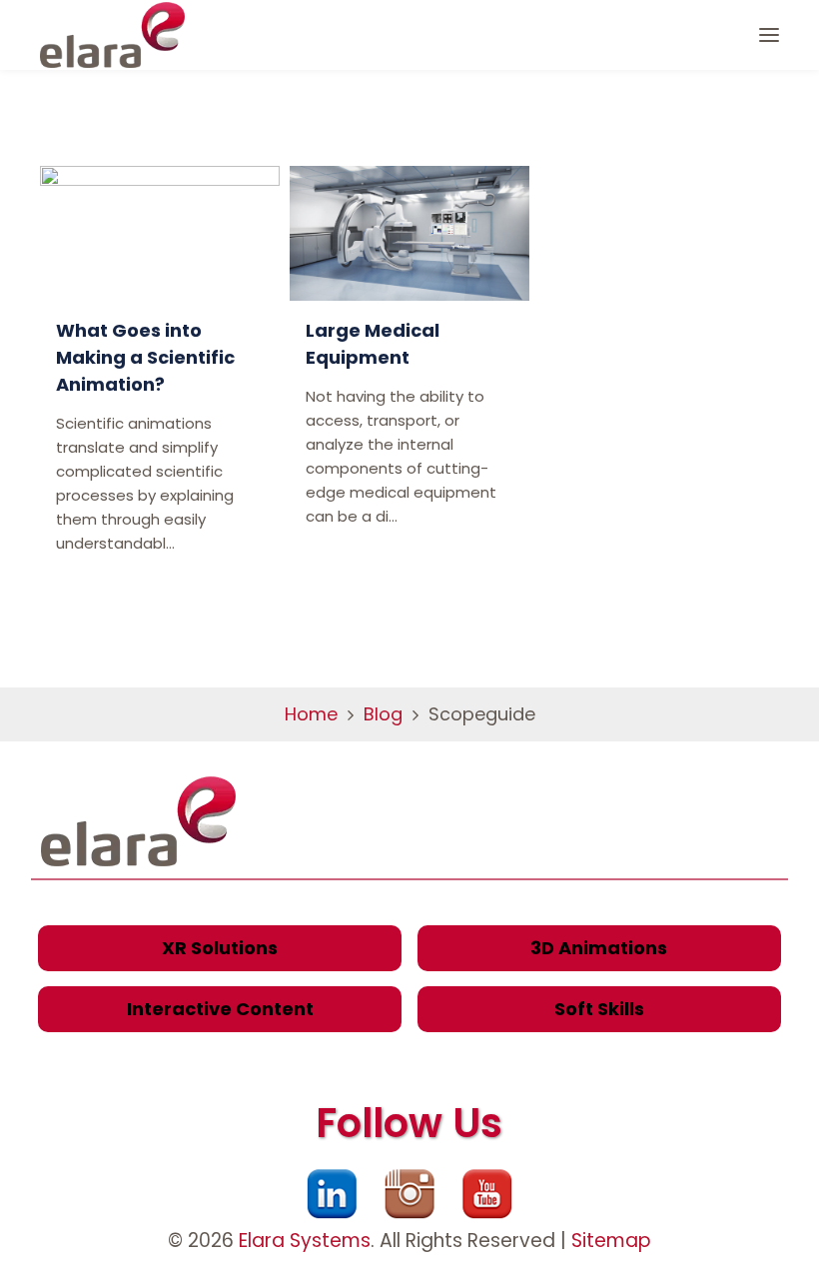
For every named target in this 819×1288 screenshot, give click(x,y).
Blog (383, 713)
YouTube (487, 1194)
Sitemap (611, 1240)
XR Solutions (220, 947)
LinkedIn (332, 1194)
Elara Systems (305, 1240)
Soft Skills (599, 1008)
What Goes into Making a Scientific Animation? (145, 357)
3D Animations (598, 947)
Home (311, 713)
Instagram (409, 1194)
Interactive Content (220, 1008)
